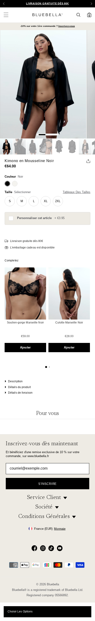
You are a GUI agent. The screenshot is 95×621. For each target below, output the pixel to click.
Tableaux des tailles (76, 192)
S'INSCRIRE (47, 484)
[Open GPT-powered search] (79, 15)
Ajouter (25, 347)
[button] (91, 4)
